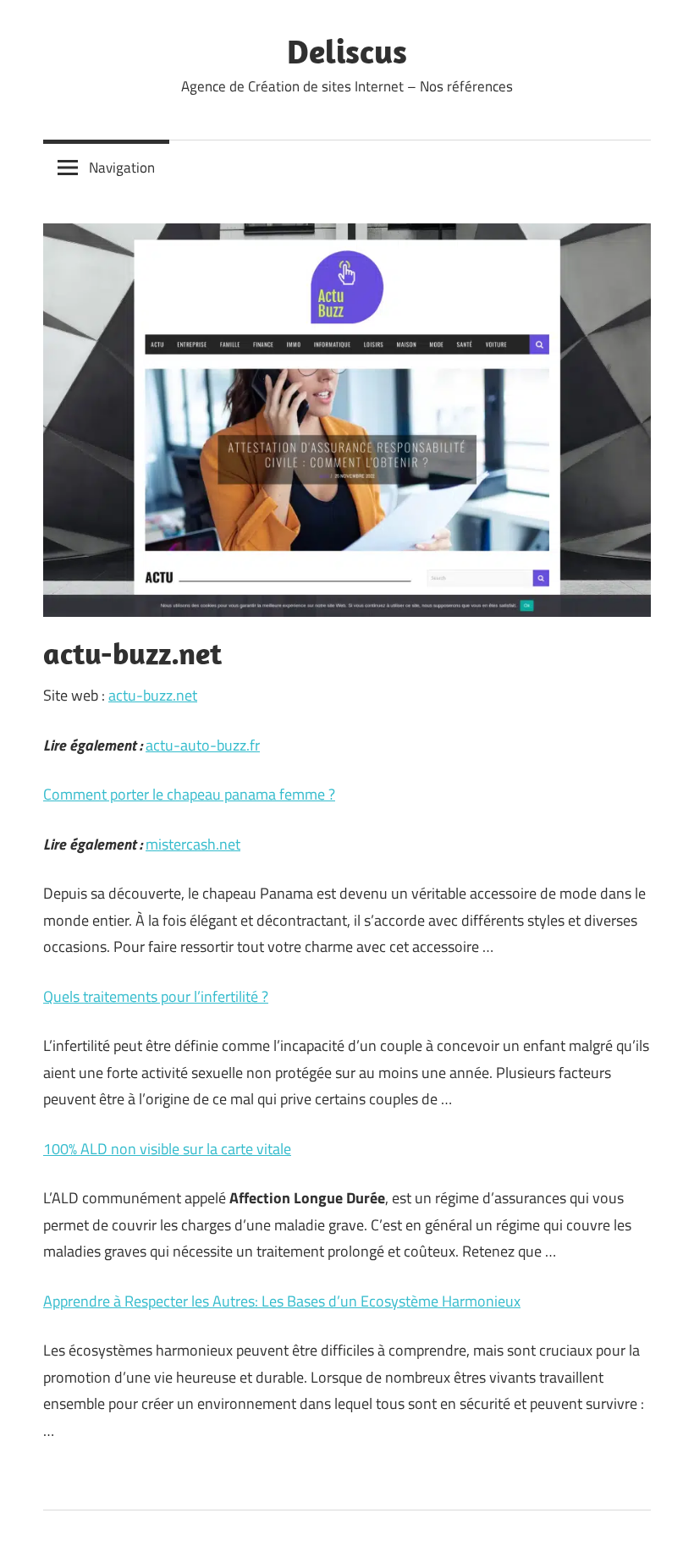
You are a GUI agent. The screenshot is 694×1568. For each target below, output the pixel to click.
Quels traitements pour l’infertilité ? (155, 996)
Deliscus (347, 51)
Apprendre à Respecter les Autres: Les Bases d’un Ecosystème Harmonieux (281, 1301)
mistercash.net (193, 844)
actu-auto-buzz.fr (203, 745)
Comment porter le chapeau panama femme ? (189, 794)
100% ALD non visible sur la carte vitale (167, 1148)
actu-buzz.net (152, 695)
